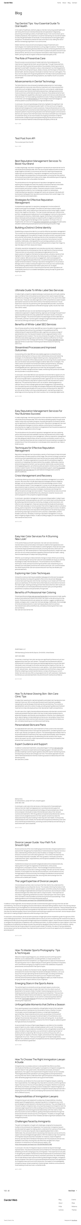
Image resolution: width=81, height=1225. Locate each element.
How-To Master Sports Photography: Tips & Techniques (37, 951)
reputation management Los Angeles (45, 222)
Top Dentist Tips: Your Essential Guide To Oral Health (37, 24)
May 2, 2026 (18, 146)
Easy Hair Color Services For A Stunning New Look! (36, 537)
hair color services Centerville (38, 596)
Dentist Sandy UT (33, 99)
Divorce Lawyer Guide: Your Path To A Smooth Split (35, 843)
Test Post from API (25, 138)
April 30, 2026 (18, 275)
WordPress (74, 1220)
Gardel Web (8, 3)
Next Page (72, 1190)
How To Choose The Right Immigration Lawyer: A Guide (40, 1060)
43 (8, 1190)
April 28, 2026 (18, 679)
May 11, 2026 (18, 123)
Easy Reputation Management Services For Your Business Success (38, 412)
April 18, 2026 (18, 1044)
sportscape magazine (28, 999)
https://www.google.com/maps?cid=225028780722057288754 (34, 900)
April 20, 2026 (18, 935)
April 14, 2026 (18, 1169)
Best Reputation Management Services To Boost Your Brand (38, 162)
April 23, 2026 (18, 827)
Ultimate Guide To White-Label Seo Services (39, 290)
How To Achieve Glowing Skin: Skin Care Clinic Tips (36, 695)
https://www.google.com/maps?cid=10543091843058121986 (33, 1144)
